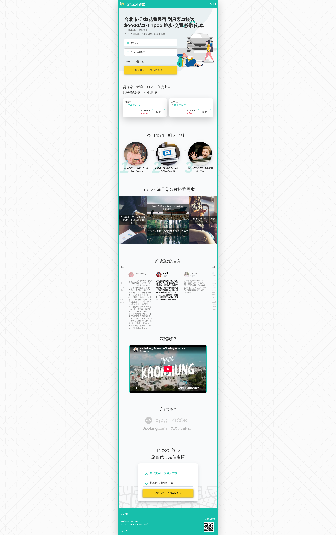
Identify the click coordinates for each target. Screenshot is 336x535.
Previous (122, 267)
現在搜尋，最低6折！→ (168, 493)
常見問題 (125, 514)
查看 (158, 111)
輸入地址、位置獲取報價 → (150, 70)
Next (213, 267)
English (213, 4)
